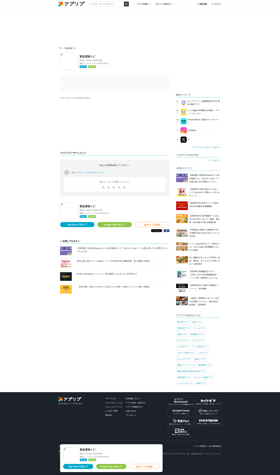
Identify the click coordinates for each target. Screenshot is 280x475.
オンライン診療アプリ (203, 377)
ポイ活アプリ (183, 346)
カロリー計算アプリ (185, 353)
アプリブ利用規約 (200, 446)
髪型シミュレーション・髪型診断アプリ (194, 365)
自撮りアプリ (200, 359)
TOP (60, 48)
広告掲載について (133, 399)
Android (92, 67)
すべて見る (213, 160)
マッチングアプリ (184, 383)
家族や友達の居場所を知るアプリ (191, 371)
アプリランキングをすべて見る (204, 147)
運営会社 (108, 415)
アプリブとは (110, 399)
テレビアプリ (183, 340)
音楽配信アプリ (197, 334)
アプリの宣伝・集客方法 (135, 403)
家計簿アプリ (183, 322)
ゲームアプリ (200, 328)
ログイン (218, 4)
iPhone (83, 67)
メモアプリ (203, 353)
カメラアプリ (198, 340)
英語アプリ (182, 334)
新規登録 (203, 4)
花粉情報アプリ (184, 377)
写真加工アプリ (184, 328)
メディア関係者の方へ (134, 407)
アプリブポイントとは (114, 403)
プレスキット (131, 415)
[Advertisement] (114, 126)
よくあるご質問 (111, 411)
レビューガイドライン (114, 407)
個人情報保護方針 (215, 446)
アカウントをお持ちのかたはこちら (91, 172)
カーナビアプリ (184, 359)
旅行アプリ (197, 322)
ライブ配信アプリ (200, 346)
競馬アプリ (201, 383)
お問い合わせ (131, 411)
